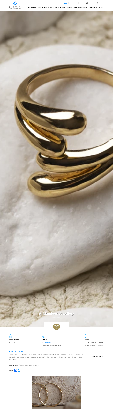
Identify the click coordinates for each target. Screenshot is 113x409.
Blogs (101, 7)
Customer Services (80, 7)
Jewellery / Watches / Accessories (28, 365)
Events (62, 7)
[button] (100, 3)
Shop (39, 7)
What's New (32, 7)
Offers (69, 7)
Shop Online (93, 7)
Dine (45, 7)
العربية (65, 3)
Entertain (53, 7)
